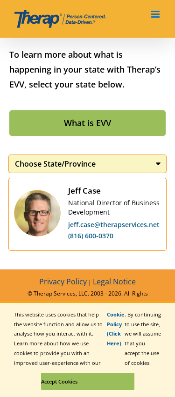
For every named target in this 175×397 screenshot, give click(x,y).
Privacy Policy (63, 281)
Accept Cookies (59, 381)
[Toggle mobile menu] (156, 14)
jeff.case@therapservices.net (114, 224)
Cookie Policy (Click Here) (116, 329)
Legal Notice (114, 281)
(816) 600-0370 (90, 235)
